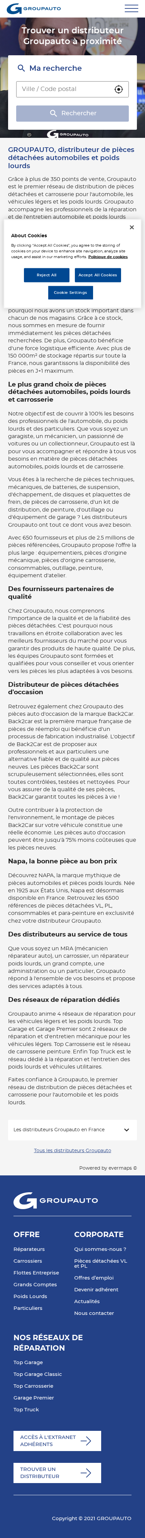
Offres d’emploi (94, 1278)
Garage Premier (33, 1398)
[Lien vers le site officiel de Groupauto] (34, 8)
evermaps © (123, 1168)
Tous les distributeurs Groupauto (72, 1150)
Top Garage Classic (37, 1374)
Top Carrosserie (33, 1386)
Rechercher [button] (78, 114)
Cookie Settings (71, 293)
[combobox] (63, 89)
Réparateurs (29, 1249)
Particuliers (27, 1308)
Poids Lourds (30, 1296)
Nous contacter (94, 1313)
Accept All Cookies (98, 275)
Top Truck (26, 1409)
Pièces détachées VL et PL (100, 1264)
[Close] (131, 227)
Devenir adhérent (96, 1289)
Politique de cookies (108, 257)
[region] (73, 263)
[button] (118, 89)
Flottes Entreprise (36, 1272)
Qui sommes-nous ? (100, 1249)
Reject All (47, 275)
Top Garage (28, 1362)
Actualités (87, 1301)
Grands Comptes (35, 1284)
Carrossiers (27, 1261)
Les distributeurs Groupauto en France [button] (59, 1130)
